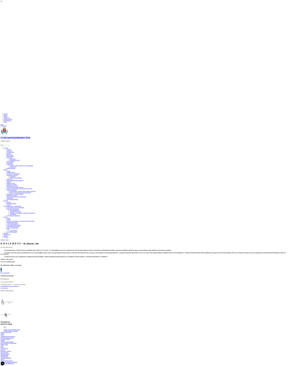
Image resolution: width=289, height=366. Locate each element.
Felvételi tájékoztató (11, 203)
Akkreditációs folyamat (15, 211)
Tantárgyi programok (12, 184)
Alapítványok (10, 164)
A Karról (6, 148)
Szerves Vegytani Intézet (12, 227)
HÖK (2, 346)
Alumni (2, 333)
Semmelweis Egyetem (6, 332)
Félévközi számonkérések (16, 177)
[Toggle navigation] (1, 144)
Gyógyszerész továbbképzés (13, 215)
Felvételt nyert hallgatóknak (13, 173)
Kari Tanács (9, 157)
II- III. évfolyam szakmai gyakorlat (15, 187)
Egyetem (6, 113)
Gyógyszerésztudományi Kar (15, 137)
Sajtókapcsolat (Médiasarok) (7, 363)
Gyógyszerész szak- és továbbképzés (12, 206)
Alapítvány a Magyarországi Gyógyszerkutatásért (21, 165)
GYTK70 (6, 237)
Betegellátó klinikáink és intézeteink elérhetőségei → (10, 286)
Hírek (7, 239)
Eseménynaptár (4, 344)
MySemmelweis (7, 120)
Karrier (5, 122)
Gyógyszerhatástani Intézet (13, 226)
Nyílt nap (9, 204)
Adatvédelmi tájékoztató (12, 199)
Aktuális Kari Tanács (15, 160)
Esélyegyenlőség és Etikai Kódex (8, 343)
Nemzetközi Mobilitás (6, 358)
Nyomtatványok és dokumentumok (15, 194)
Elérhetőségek (7, 234)
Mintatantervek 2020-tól (12, 186)
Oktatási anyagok (11, 183)
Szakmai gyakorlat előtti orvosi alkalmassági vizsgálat (19, 188)
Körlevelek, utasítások (6, 351)
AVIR (2, 335)
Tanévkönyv (10, 179)
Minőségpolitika (4, 355)
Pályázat (6, 233)
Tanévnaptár (13, 176)
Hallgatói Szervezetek (12, 195)
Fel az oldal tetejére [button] (5, 273)
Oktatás (5, 169)
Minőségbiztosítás (11, 168)
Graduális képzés (11, 172)
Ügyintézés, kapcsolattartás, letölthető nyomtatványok (22, 213)
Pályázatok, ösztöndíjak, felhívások (9, 362)
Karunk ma (9, 150)
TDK (8, 229)
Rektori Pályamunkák (12, 232)
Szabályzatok (10, 198)
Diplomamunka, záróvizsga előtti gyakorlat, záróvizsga (23, 191)
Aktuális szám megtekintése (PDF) (12, 329)
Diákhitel (9, 182)
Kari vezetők (10, 154)
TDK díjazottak (13, 230)
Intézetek (9, 153)
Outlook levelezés (8, 119)
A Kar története (10, 152)
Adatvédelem (10, 163)
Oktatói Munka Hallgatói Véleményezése (16, 196)
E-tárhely (3, 340)
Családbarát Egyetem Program (8, 336)
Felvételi (6, 200)
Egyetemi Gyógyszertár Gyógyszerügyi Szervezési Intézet (20, 221)
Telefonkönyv (7, 118)
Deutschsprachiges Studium (7, 337)
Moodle (5, 116)
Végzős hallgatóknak (12, 190)
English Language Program (7, 341)
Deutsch (6, 236)
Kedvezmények (4, 348)
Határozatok (12, 159)
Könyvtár (3, 350)
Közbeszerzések (4, 352)
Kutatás (5, 217)
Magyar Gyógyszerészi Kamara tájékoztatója (20, 192)
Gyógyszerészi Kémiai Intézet (14, 225)
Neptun (5, 115)
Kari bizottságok (10, 161)
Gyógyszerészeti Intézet (12, 223)
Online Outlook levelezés (7, 360)
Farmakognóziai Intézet (12, 222)
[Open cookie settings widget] (2, 363)
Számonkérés (13, 214)
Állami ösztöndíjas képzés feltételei (15, 180)
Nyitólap (3, 239)
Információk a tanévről (12, 175)
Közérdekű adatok (5, 354)
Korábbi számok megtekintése (11, 331)
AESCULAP (13, 167)
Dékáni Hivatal (10, 156)
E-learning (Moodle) (5, 339)
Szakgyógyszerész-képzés (13, 209)
